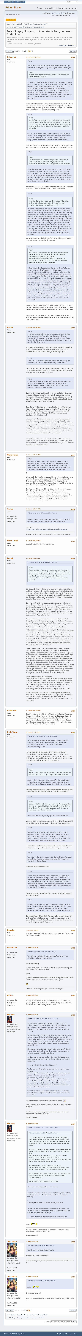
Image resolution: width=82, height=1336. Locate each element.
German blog (59, 13)
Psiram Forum (13, 7)
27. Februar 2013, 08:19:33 (33, 57)
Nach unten (10, 51)
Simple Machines (22, 1334)
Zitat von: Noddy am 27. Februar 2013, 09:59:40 (43, 513)
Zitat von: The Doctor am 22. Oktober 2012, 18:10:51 (44, 1128)
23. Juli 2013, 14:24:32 (32, 995)
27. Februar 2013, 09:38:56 (33, 327)
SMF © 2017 (13, 1334)
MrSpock (11, 1014)
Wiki (53, 13)
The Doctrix (12, 1241)
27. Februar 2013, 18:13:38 (33, 710)
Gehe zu (47, 1321)
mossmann (12, 947)
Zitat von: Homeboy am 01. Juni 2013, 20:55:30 (42, 952)
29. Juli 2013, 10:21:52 (32, 1241)
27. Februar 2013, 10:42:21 (33, 558)
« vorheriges (62, 45)
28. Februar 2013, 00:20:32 (33, 732)
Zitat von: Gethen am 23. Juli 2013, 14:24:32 (41, 1245)
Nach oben (9, 1310)
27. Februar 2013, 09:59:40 (33, 455)
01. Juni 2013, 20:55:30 (32, 930)
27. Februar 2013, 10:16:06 (33, 509)
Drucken (73, 51)
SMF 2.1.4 (6, 1334)
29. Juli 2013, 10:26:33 (32, 1276)
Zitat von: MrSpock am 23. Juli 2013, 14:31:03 (42, 1281)
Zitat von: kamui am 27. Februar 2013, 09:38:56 (43, 736)
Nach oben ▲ (74, 1334)
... (24, 51)
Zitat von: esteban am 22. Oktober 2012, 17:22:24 (43, 1019)
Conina (10, 509)
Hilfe (57, 1334)
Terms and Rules (64, 1334)
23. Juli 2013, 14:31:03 (32, 1123)
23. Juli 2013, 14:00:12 (32, 947)
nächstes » (71, 45)
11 (32, 51)
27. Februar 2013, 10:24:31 (33, 540)
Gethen (10, 995)
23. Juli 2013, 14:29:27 (32, 1014)
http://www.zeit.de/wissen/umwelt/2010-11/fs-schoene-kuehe (46, 529)
